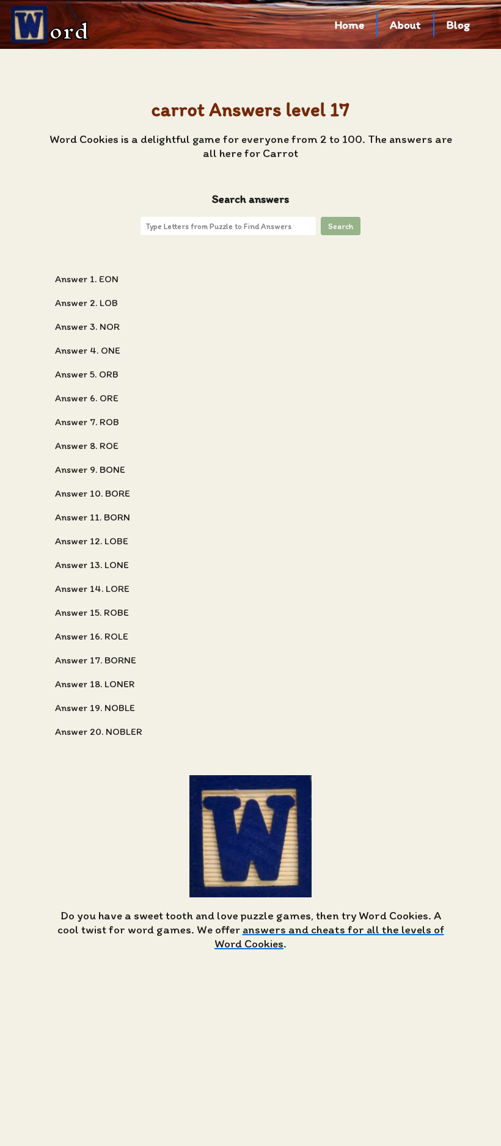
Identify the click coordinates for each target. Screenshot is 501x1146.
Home (349, 25)
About (405, 25)
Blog (458, 25)
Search (340, 226)
